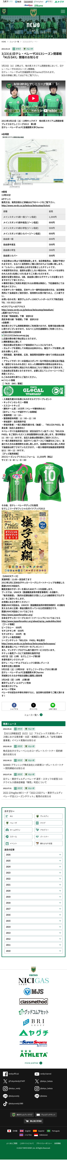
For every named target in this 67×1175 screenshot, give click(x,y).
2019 (8, 896)
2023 (8, 872)
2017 (8, 908)
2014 (8, 926)
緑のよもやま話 (46, 843)
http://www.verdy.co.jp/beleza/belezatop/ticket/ (26, 205)
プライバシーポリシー (44, 1143)
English (28, 1131)
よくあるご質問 (11, 1143)
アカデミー (44, 830)
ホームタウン (15, 830)
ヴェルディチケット (48, 1114)
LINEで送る (53, 709)
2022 (8, 878)
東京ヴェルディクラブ (24, 1114)
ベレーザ (29, 49)
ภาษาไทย (28, 1135)
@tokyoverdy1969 (16, 1103)
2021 (8, 884)
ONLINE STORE (36, 1121)
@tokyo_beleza (46, 1081)
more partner (31, 1063)
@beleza (43, 1096)
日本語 (15, 1131)
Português (56, 1131)
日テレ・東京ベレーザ (4, 11)
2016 (8, 914)
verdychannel (45, 1073)
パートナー (44, 836)
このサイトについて (27, 1143)
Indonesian (43, 1135)
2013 (8, 932)
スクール (13, 836)
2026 (8, 854)
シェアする (14, 709)
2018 (8, 902)
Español (41, 1131)
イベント (13, 843)
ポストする (33, 709)
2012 (8, 938)
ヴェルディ (44, 816)
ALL (11, 816)
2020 (8, 890)
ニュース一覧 (14, 41)
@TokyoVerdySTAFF (17, 1081)
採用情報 (57, 1143)
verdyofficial (14, 1073)
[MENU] (63, 11)
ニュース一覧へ (31, 714)
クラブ (18, 49)
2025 (8, 860)
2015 (8, 920)
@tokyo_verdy (14, 1088)
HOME (4, 41)
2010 (8, 951)
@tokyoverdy (14, 1096)
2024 (8, 866)
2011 (8, 944)
